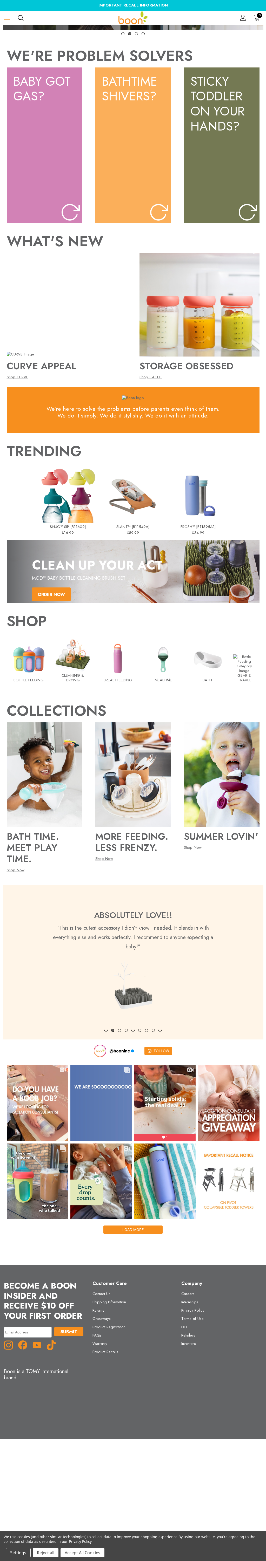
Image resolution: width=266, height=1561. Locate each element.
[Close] (230, 725)
